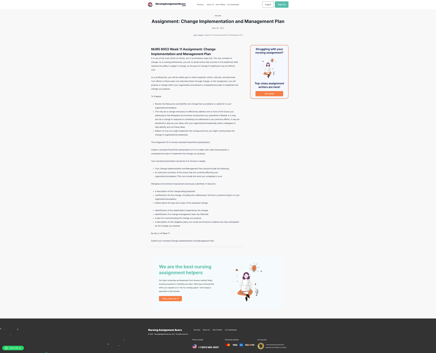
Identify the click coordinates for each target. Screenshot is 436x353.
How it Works (220, 4)
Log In (268, 4)
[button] (13, 348)
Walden (218, 16)
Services (197, 330)
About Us (210, 4)
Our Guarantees (233, 4)
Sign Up (282, 4)
